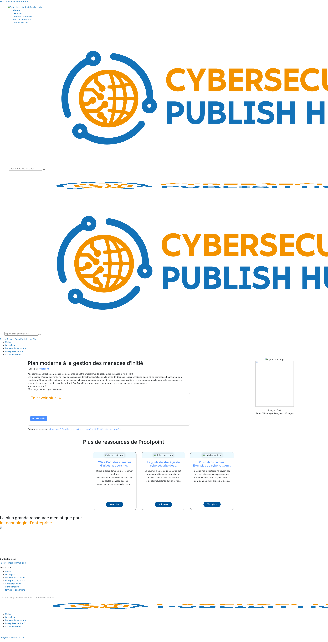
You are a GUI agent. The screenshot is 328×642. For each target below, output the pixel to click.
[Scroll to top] (1, 640)
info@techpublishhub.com (12, 637)
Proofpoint (44, 368)
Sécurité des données (110, 429)
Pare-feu (54, 429)
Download (38, 418)
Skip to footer (22, 1)
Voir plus (114, 504)
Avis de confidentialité (138, 410)
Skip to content (7, 1)
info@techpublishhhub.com (13, 562)
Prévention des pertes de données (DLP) (79, 429)
